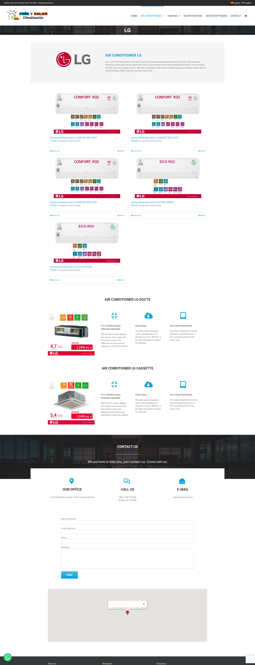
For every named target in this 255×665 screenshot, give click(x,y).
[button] (127, 612)
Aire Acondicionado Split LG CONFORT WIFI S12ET (154, 137)
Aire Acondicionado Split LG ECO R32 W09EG (152, 202)
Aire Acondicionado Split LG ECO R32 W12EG (71, 267)
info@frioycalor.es (45, 3)
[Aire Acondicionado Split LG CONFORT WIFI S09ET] (87, 113)
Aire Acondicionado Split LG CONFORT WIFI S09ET (73, 137)
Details (121, 151)
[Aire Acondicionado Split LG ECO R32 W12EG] (87, 242)
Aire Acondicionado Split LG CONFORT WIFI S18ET (73, 202)
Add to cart (56, 151)
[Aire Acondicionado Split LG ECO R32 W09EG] (168, 177)
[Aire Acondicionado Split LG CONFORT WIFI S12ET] (168, 113)
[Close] (144, 604)
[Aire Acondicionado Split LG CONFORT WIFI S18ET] (87, 177)
